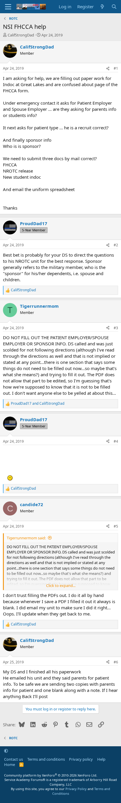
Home (9, 764)
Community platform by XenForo (50, 775)
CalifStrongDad (21, 35)
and (37, 403)
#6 (116, 662)
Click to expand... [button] (60, 585)
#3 (116, 327)
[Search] (114, 6)
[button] (6, 750)
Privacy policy (81, 759)
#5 (116, 526)
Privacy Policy (76, 789)
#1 (116, 68)
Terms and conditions (46, 759)
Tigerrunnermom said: (26, 538)
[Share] (108, 68)
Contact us (13, 759)
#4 (116, 441)
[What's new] (102, 6)
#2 (116, 244)
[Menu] (8, 7)
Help (101, 759)
